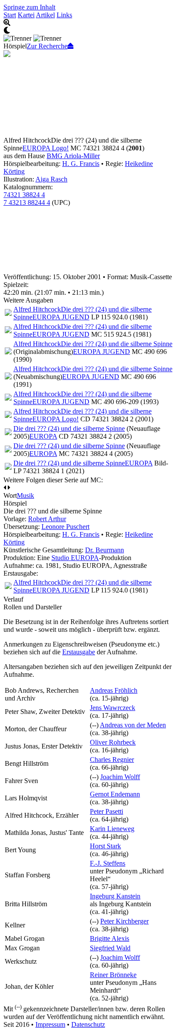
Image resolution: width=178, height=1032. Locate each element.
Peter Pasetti (106, 811)
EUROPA (43, 436)
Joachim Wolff (120, 776)
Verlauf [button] (13, 599)
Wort (10, 495)
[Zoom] (89, 23)
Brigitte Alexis (109, 938)
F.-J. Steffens (107, 863)
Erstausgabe (78, 652)
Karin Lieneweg (112, 828)
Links (64, 15)
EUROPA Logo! (45, 148)
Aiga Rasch (51, 179)
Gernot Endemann (115, 794)
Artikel (45, 15)
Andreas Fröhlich (113, 690)
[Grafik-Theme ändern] (89, 31)
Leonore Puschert (65, 526)
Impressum (50, 1024)
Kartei (26, 15)
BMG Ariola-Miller (73, 155)
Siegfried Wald (110, 948)
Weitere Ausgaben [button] (28, 300)
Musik (25, 495)
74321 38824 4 (24, 194)
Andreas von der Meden (133, 725)
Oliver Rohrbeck (113, 742)
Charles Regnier (112, 759)
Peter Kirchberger (124, 921)
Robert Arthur (47, 518)
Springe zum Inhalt (29, 7)
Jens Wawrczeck (112, 707)
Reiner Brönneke (113, 974)
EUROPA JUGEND (60, 317)
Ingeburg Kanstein (115, 896)
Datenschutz (88, 1024)
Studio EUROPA (75, 557)
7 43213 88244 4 (26, 202)
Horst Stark (105, 846)
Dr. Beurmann (104, 550)
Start (9, 15)
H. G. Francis (80, 163)
